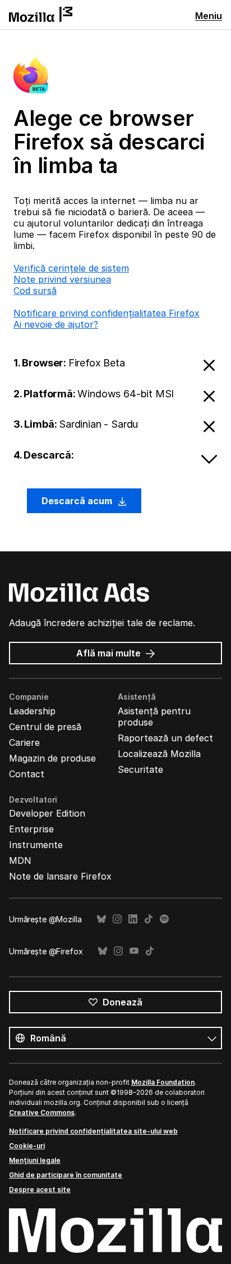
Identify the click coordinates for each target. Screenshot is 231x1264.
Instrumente (36, 844)
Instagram (117, 919)
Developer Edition (47, 813)
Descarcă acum (77, 500)
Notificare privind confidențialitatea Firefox (106, 313)
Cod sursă (35, 290)
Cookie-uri (27, 1145)
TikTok (148, 919)
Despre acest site (40, 1189)
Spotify (164, 919)
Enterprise (31, 829)
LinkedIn (133, 919)
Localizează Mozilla (159, 753)
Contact (26, 774)
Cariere (24, 742)
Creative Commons (42, 1112)
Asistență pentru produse (154, 716)
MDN (20, 860)
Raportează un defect (165, 738)
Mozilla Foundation (163, 1082)
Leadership (32, 711)
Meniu (208, 15)
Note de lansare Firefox (60, 876)
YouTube (134, 951)
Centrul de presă (45, 726)
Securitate (140, 769)
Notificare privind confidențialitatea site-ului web (93, 1131)
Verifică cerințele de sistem (71, 268)
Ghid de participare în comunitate (65, 1175)
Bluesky (101, 919)
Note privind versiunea (62, 279)
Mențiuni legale (35, 1160)
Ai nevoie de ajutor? (55, 324)
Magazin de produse (52, 758)
